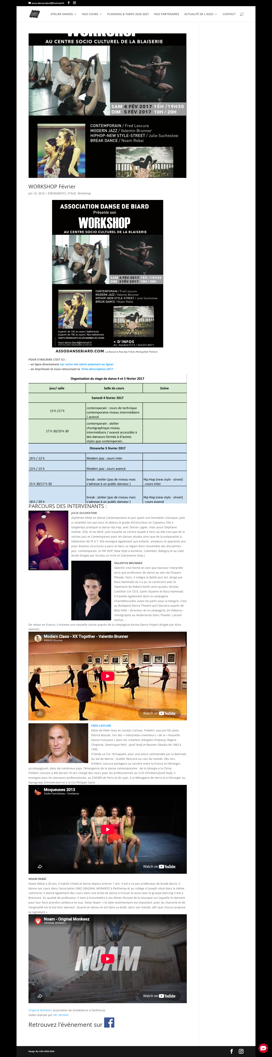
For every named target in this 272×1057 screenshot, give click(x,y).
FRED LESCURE (101, 725)
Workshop (84, 193)
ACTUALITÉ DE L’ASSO (198, 14)
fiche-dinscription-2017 (97, 369)
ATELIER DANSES (62, 14)
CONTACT (229, 14)
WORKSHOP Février (52, 186)
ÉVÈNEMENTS (57, 193)
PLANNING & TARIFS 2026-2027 (128, 14)
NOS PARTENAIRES (166, 14)
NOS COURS (90, 14)
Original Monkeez (40, 1010)
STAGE (72, 193)
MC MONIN (60, 1015)
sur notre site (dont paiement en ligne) (86, 364)
